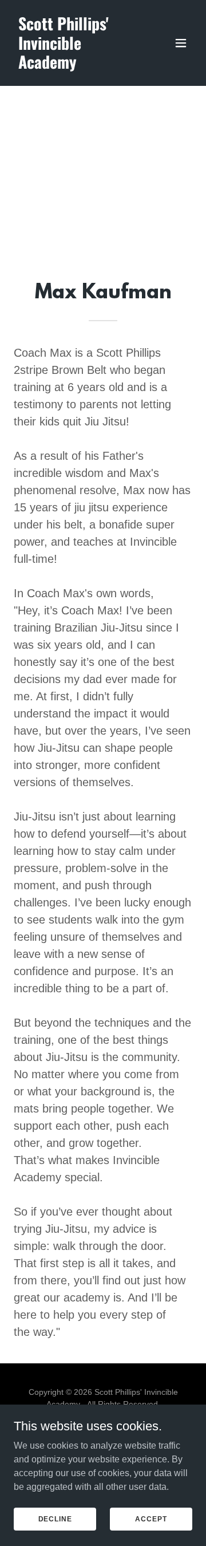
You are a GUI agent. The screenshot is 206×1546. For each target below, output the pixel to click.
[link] (76, 65)
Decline (55, 1519)
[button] (180, 42)
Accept (151, 1519)
